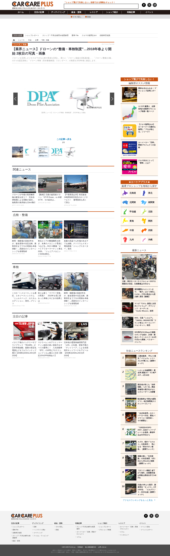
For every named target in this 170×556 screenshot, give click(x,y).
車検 (16, 267)
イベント (149, 12)
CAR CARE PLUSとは (68, 547)
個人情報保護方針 (90, 547)
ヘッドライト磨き (39, 530)
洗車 (34, 527)
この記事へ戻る (64, 140)
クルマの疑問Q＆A (89, 35)
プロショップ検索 (105, 530)
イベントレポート (147, 530)
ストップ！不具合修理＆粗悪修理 (55, 35)
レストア (94, 12)
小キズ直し (77, 16)
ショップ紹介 (112, 12)
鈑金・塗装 (76, 12)
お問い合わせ (102, 547)
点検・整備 (20, 215)
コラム (79, 537)
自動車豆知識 (105, 35)
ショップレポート (32, 35)
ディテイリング (58, 12)
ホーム (21, 12)
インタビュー (124, 535)
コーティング (37, 533)
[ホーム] (13, 40)
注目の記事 (39, 12)
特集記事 (131, 12)
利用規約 (80, 547)
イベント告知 (145, 527)
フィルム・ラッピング (40, 536)
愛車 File (75, 35)
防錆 (89, 16)
